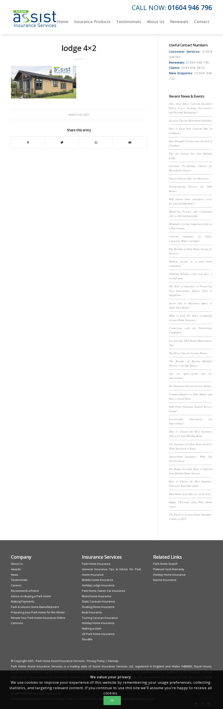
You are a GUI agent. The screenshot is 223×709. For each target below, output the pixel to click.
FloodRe (87, 639)
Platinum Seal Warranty (168, 569)
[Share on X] (62, 143)
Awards (16, 569)
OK (112, 700)
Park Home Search (165, 564)
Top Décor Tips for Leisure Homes (188, 353)
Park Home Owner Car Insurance (103, 591)
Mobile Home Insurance (97, 580)
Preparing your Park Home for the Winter (38, 612)
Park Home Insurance (96, 564)
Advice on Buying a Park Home (31, 596)
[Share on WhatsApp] (96, 143)
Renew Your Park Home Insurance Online (38, 618)
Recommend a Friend (25, 591)
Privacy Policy (96, 661)
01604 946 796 (190, 7)
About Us (17, 564)
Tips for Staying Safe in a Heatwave (189, 178)
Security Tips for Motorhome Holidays (190, 120)
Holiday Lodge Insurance (98, 585)
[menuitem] (62, 21)
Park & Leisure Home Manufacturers (35, 607)
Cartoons (17, 623)
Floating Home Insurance (98, 607)
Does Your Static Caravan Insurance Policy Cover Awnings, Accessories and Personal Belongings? (190, 108)
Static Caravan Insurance (98, 601)
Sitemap (113, 661)
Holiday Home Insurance (98, 623)
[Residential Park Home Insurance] (35, 21)
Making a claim (91, 628)
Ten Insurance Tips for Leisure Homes (190, 386)
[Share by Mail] (130, 143)
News (14, 575)
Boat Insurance (92, 612)
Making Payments (22, 601)
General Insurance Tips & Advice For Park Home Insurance (111, 572)
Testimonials (19, 580)
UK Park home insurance (98, 634)
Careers (16, 585)
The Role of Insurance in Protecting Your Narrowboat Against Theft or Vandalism (190, 290)
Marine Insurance (164, 580)
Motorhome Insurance (96, 596)
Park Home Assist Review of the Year (190, 494)
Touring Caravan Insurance (100, 618)
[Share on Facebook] (28, 143)
